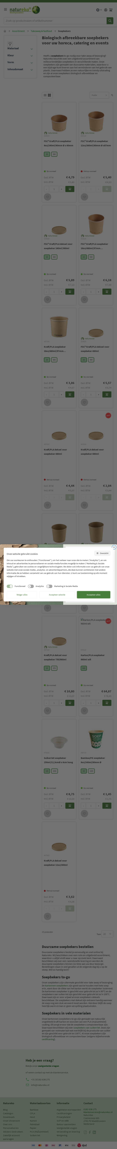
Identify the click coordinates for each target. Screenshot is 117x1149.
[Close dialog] (114, 547)
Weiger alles (22, 594)
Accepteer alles (93, 594)
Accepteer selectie (57, 594)
